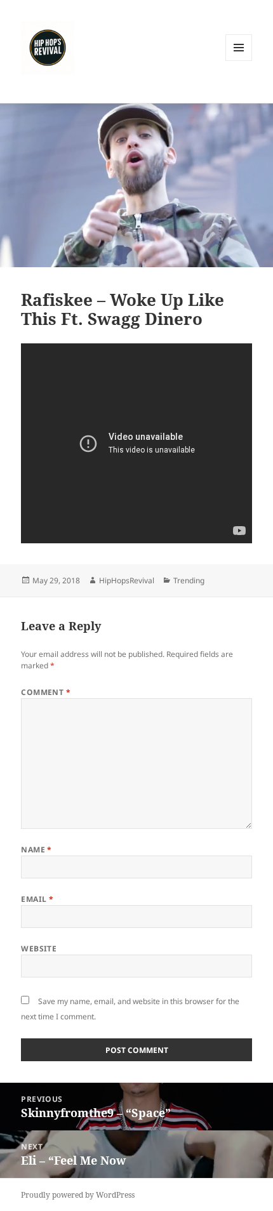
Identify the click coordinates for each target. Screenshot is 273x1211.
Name (36, 849)
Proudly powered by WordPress (78, 1194)
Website (39, 948)
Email (37, 899)
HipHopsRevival (126, 580)
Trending (188, 580)
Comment (45, 692)
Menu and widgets (239, 60)
